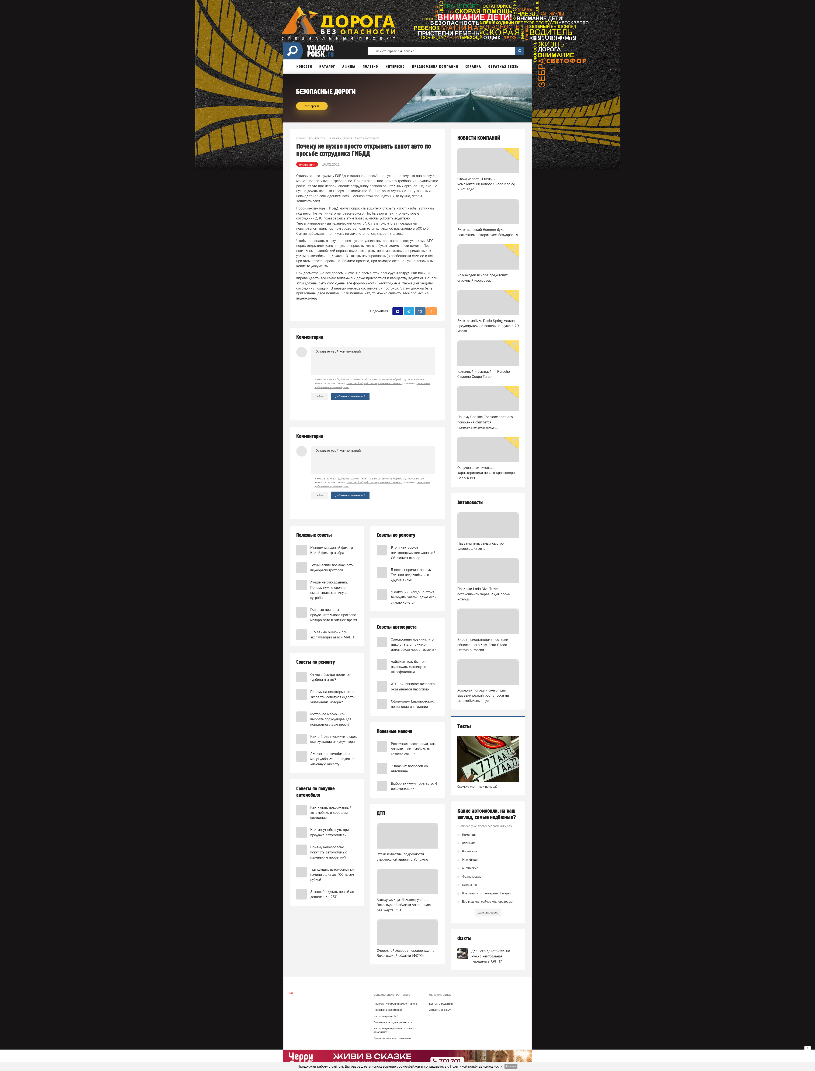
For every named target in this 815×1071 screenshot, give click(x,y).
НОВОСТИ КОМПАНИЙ (478, 138)
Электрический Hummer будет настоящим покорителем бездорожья (487, 232)
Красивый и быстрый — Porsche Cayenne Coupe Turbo (483, 374)
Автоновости (470, 503)
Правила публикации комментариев (395, 1003)
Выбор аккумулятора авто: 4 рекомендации (414, 786)
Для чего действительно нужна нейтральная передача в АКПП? (490, 956)
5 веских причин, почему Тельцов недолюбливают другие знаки (411, 575)
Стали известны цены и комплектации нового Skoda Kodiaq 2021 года (486, 184)
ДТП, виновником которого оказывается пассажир (413, 686)
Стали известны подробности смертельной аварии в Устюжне (402, 856)
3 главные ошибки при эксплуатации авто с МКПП (332, 634)
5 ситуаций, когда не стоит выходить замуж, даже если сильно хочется (413, 597)
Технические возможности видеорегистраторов (332, 567)
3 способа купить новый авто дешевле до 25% (333, 894)
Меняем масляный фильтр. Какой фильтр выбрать (332, 550)
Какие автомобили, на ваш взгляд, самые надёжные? (486, 814)
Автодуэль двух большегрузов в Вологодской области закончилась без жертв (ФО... (404, 905)
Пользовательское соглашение (392, 1038)
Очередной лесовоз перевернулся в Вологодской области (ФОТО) (405, 953)
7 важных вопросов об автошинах (409, 768)
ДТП (381, 813)
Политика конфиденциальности (393, 1022)
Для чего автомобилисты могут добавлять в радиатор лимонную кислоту (332, 759)
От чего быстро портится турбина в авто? (330, 677)
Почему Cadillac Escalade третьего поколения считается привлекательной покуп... (485, 422)
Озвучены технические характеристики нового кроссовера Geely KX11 (486, 472)
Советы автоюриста (397, 627)
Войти (320, 396)
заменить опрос (488, 912)
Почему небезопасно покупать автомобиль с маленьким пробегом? (328, 852)
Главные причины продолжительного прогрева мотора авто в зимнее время (333, 614)
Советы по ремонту (315, 662)
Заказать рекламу (440, 1009)
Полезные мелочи (394, 731)
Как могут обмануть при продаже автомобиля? (329, 832)
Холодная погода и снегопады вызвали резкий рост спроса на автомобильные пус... (483, 695)
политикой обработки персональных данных (374, 383)
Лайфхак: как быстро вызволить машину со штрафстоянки (408, 666)
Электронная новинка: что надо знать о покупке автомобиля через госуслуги (413, 644)
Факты (464, 939)
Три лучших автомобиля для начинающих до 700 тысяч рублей (332, 874)
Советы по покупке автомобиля (315, 792)
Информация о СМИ (386, 1016)
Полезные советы (314, 535)
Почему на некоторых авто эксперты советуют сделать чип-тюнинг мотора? (332, 697)
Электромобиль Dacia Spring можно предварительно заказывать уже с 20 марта (488, 326)
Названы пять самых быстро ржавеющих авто (480, 546)
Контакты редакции (441, 1003)
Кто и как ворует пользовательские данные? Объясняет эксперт (413, 552)
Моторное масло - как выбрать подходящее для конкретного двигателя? (330, 719)
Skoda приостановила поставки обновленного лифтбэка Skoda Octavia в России (482, 644)
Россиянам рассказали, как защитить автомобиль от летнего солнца (413, 749)
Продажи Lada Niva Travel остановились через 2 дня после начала (483, 594)
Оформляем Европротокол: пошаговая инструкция (413, 703)
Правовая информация (388, 1009)
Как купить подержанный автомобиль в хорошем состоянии (330, 812)
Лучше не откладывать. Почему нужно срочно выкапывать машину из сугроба (329, 590)
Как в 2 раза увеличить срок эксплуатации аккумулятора (333, 739)
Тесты (464, 726)
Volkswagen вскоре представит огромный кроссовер (482, 277)
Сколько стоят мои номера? (477, 786)
